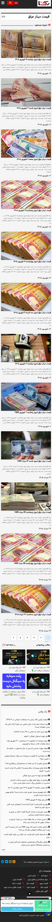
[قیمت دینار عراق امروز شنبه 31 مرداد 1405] (26, 445)
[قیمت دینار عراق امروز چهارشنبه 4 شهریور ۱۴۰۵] (26, 246)
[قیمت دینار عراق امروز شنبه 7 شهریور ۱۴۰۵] (26, 92)
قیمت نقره (31, 887)
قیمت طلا (44, 887)
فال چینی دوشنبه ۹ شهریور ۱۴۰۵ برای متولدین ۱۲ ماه (28, 787)
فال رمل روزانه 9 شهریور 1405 (36, 800)
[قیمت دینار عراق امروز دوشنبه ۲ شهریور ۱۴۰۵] (26, 348)
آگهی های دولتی (41, 891)
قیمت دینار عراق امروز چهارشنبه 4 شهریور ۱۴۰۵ (32, 261)
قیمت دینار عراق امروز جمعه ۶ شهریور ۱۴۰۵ (34, 159)
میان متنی (32, 875)
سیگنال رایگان (17, 909)
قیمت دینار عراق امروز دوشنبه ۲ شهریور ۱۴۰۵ (33, 363)
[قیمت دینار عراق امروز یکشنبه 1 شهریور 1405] (26, 397)
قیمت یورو (44, 883)
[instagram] (10, 862)
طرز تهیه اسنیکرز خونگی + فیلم (36, 736)
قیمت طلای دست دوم (13, 887)
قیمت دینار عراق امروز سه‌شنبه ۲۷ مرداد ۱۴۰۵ (33, 614)
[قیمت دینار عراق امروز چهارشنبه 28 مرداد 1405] (26, 548)
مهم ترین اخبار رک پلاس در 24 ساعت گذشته (31, 731)
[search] (10, 3)
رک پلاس (42, 711)
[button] (3, 3)
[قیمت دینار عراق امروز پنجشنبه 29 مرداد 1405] (26, 496)
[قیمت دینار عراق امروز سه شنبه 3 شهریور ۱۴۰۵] (26, 297)
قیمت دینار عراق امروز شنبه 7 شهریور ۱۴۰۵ (34, 108)
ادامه (3, 850)
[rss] (13, 862)
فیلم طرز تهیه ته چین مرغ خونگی (35, 775)
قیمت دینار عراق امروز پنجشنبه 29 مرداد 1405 (32, 512)
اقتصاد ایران (17, 879)
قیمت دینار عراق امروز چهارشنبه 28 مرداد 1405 (32, 563)
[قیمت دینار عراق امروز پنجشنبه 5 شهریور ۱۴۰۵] (26, 195)
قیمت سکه (16, 883)
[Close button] (50, 898)
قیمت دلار (30, 883)
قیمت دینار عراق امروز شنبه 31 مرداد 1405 (34, 461)
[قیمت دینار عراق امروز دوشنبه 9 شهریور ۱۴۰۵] (26, 44)
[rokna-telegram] (2, 862)
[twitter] (6, 862)
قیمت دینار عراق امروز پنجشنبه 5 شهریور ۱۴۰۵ (32, 210)
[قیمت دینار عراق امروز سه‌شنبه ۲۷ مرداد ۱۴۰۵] (26, 599)
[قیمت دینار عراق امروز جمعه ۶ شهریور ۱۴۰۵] (26, 143)
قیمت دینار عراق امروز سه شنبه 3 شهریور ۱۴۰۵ (32, 312)
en (16, 3)
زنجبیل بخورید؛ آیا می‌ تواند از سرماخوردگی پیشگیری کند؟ (26, 763)
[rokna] (44, 3)
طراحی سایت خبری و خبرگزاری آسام (31, 915)
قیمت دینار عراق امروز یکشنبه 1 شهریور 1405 (33, 412)
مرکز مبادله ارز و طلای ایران (37, 879)
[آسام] (48, 915)
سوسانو (44, 875)
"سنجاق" (46, 862)
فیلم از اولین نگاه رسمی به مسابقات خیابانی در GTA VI (27, 719)
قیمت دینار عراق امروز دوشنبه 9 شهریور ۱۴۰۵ (33, 59)
